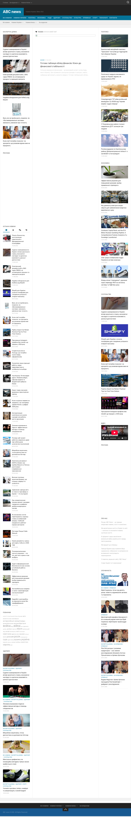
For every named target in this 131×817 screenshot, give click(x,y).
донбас (4, 629)
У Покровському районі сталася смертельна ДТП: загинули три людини (112, 126)
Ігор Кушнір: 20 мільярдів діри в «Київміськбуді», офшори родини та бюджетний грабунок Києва (20, 380)
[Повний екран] (125, 438)
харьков (5, 642)
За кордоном (13, 2)
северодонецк (23, 637)
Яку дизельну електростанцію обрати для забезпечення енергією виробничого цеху (113, 208)
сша (5, 639)
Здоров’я (56, 18)
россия (10, 636)
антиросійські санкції (11, 621)
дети (22, 626)
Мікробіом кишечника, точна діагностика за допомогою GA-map (19, 452)
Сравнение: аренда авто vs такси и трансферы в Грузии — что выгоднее (20, 492)
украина (17, 639)
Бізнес (42, 60)
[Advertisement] (16, 189)
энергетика (24, 642)
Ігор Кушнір (11, 616)
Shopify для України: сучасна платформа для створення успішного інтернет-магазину (114, 341)
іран (11, 645)
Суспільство (67, 18)
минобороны (13, 631)
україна (25, 639)
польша (27, 634)
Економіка (41, 18)
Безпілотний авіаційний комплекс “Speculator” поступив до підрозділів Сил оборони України (114, 51)
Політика (31, 18)
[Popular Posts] (13, 230)
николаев (22, 631)
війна (17, 625)
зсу (4, 631)
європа (6, 644)
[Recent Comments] (19, 230)
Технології (103, 18)
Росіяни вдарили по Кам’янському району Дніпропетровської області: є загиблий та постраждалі (114, 151)
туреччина (10, 639)
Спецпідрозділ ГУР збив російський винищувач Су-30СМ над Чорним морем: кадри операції (114, 101)
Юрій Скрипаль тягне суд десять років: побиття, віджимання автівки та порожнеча (114, 592)
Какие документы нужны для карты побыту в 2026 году (20, 543)
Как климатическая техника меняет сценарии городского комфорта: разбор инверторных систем (20, 504)
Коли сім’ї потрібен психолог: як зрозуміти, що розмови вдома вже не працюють (16, 143)
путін (5, 637)
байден (22, 621)
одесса (14, 634)
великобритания (8, 623)
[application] (114, 432)
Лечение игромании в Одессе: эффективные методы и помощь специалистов (14, 706)
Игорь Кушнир (18, 616)
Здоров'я (18, 668)
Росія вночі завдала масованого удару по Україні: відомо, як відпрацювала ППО (113, 76)
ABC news (12, 11)
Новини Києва (25, 2)
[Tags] (26, 230)
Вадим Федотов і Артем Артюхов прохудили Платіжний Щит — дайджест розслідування (113, 682)
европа (14, 629)
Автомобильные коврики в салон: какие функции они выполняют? (20, 591)
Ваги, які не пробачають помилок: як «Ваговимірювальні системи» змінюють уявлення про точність (16, 120)
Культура (77, 18)
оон (18, 634)
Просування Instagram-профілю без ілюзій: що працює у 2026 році (20, 342)
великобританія (20, 623)
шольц (18, 642)
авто (24, 616)
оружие (22, 634)
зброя (19, 629)
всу (12, 626)
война (7, 625)
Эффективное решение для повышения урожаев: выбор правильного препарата (111, 183)
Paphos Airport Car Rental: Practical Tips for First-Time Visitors (20, 332)
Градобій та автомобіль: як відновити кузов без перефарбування (20, 601)
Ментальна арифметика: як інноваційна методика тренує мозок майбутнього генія (16, 762)
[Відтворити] (104, 438)
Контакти (113, 18)
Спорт (95, 18)
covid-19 (5, 616)
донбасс (9, 629)
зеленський (26, 629)
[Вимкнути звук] (122, 438)
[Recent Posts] (6, 230)
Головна (5, 2)
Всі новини (7, 18)
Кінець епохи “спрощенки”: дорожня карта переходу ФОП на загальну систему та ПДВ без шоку (114, 282)
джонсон (25, 626)
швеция (13, 642)
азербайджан (15, 618)
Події (49, 18)
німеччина (7, 634)
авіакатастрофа (7, 618)
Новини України (20, 18)
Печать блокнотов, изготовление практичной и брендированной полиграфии (18, 239)
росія (17, 636)
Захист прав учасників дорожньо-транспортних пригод (20, 392)
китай (7, 631)
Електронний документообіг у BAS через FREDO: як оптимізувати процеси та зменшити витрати (15, 77)
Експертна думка (8, 668)
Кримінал (87, 18)
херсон (9, 642)
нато (18, 631)
